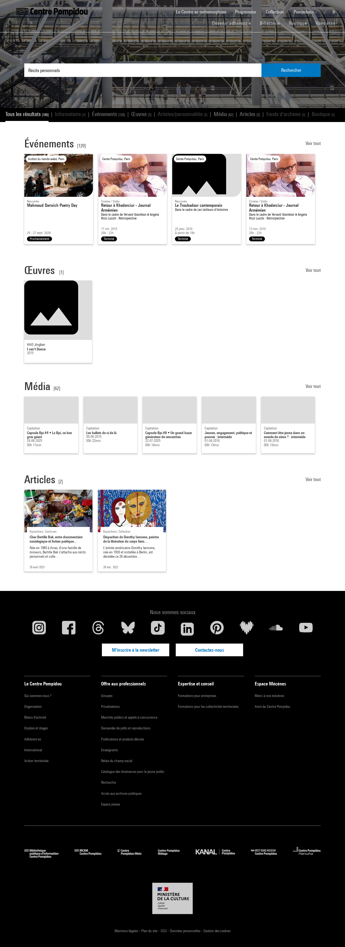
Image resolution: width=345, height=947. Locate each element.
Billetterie (270, 23)
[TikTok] (157, 629)
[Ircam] (91, 856)
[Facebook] (69, 629)
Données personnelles (185, 931)
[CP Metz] (134, 856)
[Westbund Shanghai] (268, 856)
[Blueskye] (128, 629)
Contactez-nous (209, 650)
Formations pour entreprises (197, 696)
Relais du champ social (116, 761)
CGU (164, 931)
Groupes (106, 696)
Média (223, 114)
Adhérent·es (32, 739)
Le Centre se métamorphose (203, 12)
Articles (250, 114)
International (33, 750)
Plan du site (149, 931)
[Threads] (98, 629)
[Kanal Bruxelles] (219, 856)
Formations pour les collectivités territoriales (208, 706)
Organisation (33, 706)
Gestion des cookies (216, 931)
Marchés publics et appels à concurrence (129, 717)
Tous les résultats (27, 114)
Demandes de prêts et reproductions (125, 728)
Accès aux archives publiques (121, 793)
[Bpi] (45, 856)
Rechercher (291, 70)
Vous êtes (326, 23)
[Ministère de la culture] (172, 898)
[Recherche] (324, 9)
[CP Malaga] (173, 856)
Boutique (300, 23)
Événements (108, 114)
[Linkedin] (187, 629)
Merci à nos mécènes (269, 696)
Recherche (108, 782)
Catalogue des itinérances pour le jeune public (132, 771)
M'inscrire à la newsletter (135, 650)
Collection (275, 12)
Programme (246, 12)
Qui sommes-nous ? (37, 696)
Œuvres (141, 114)
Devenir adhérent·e (234, 23)
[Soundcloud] (276, 629)
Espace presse (110, 804)
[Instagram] (39, 629)
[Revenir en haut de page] (332, 934)
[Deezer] (246, 629)
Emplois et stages (36, 728)
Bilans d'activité (35, 717)
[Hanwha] (307, 856)
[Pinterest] (217, 629)
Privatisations (110, 706)
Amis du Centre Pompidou (272, 706)
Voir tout (313, 143)
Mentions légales (127, 931)
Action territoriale (36, 761)
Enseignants (109, 750)
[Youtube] (306, 629)
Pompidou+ (304, 12)
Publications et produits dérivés (122, 739)
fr (334, 12)
